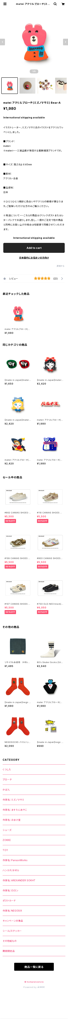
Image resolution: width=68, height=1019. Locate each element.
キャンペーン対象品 (13, 920)
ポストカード (9, 900)
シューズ (7, 830)
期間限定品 (9, 951)
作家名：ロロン (10, 890)
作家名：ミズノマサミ (13, 799)
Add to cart (34, 248)
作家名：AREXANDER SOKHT (19, 880)
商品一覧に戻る (34, 967)
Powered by (30, 987)
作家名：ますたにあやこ (15, 809)
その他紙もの (10, 940)
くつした (7, 769)
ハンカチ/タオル (11, 870)
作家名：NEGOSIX (12, 910)
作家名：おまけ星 (12, 819)
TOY (5, 850)
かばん (6, 789)
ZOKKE (7, 840)
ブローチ (7, 779)
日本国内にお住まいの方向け (34, 257)
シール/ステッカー (12, 930)
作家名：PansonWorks (15, 860)
